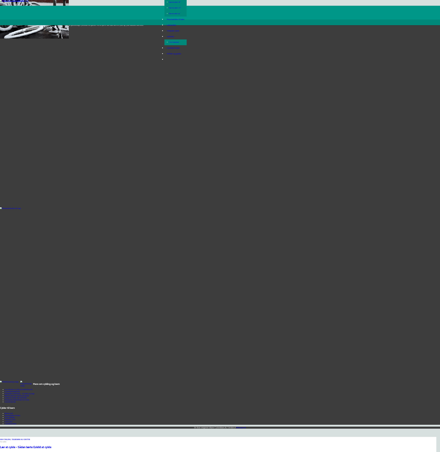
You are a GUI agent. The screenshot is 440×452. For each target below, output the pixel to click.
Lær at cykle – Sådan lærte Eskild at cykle (25, 447)
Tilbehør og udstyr (21, 439)
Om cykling (5, 439)
